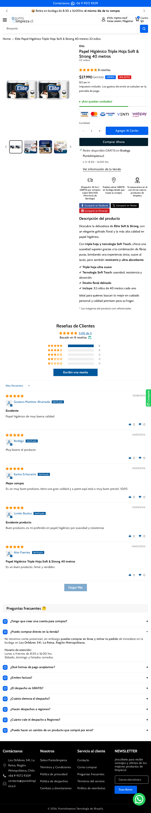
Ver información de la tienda (102, 169)
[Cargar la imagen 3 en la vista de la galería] (45, 146)
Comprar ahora (114, 142)
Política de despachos (54, 781)
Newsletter (126, 751)
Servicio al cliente (91, 751)
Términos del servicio (91, 781)
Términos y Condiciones (55, 767)
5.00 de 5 (85, 333)
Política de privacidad (54, 774)
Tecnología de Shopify (89, 808)
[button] (7, 20)
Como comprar (87, 767)
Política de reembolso (91, 788)
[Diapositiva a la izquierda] (6, 147)
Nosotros (47, 751)
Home (7, 39)
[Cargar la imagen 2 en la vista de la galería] (30, 146)
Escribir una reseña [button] (75, 372)
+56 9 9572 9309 (87, 3)
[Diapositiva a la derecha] (70, 147)
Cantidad (84, 123)
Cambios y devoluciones (56, 788)
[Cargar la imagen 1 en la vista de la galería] (15, 146)
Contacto (83, 760)
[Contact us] (139, 799)
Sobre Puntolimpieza (53, 760)
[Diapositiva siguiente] (144, 11)
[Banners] (113, 114)
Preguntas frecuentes (90, 774)
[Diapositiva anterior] (7, 11)
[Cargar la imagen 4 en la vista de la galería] (60, 146)
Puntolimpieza (67, 808)
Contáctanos (12, 751)
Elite (82, 46)
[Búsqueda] (144, 29)
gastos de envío (116, 86)
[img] (15, 396)
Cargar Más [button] (75, 587)
